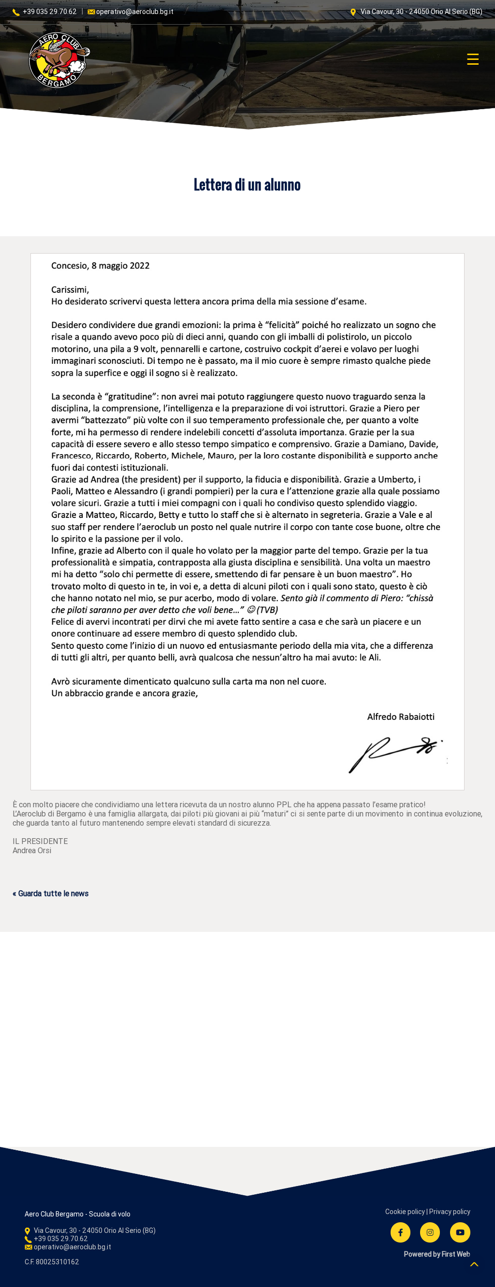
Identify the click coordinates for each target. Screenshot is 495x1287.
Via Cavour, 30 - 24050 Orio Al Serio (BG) (420, 11)
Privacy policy (449, 1212)
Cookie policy (405, 1212)
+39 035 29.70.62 (49, 11)
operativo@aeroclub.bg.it (135, 11)
